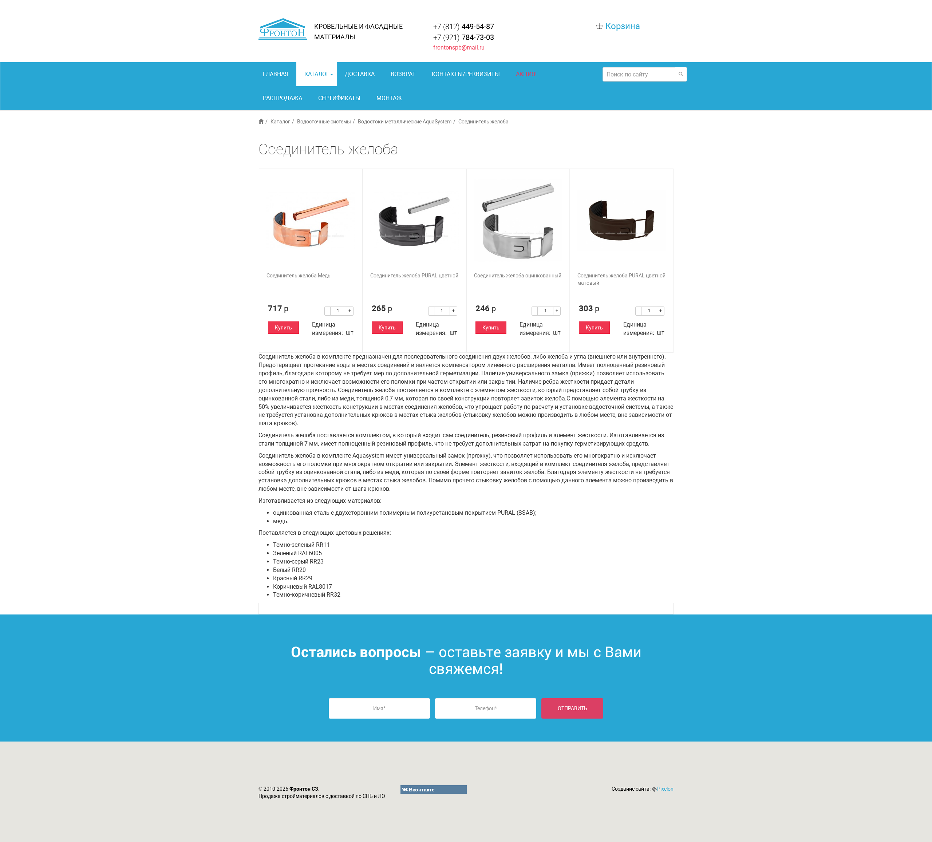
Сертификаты (339, 98)
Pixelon (665, 789)
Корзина (622, 26)
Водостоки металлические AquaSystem (404, 121)
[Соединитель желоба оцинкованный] (518, 220)
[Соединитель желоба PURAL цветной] (414, 220)
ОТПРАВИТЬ (572, 708)
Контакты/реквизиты (466, 74)
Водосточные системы (324, 121)
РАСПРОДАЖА (282, 98)
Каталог (316, 74)
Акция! (526, 74)
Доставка (360, 74)
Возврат (403, 74)
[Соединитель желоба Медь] (310, 220)
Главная (275, 74)
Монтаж (389, 98)
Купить (283, 328)
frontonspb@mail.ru (459, 47)
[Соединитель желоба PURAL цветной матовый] (621, 220)
